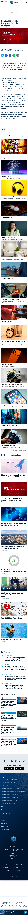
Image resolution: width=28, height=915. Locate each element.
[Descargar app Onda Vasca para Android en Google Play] (9, 768)
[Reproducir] (3, 588)
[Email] (17, 55)
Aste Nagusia (5, 6)
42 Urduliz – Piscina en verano (11, 640)
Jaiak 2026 (19, 6)
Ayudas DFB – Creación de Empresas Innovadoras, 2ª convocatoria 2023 (14, 571)
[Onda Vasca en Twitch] (20, 761)
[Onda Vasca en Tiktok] (23, 760)
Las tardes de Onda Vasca (8, 783)
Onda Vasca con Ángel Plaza (9, 800)
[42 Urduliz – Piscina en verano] (14, 630)
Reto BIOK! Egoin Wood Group (11, 618)
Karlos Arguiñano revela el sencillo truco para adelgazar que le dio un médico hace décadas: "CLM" (14, 659)
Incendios (13, 6)
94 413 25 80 (15, 846)
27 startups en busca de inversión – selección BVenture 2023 (13, 476)
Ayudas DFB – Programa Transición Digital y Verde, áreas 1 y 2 (13, 524)
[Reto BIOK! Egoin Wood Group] (14, 609)
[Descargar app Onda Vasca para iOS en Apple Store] (19, 768)
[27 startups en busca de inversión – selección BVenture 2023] (14, 466)
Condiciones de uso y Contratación (14, 870)
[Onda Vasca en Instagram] (16, 761)
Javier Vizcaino (5, 826)
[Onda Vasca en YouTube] (12, 761)
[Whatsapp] (13, 55)
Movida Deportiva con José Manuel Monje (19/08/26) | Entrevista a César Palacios (8, 744)
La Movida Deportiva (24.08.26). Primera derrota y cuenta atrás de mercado (8, 718)
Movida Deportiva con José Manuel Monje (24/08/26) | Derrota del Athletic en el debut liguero (8, 704)
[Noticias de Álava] (7, 892)
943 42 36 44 (15, 851)
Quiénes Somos (10, 865)
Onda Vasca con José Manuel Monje (11, 789)
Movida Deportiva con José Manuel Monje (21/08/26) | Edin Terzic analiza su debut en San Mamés (8, 731)
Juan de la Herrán (6, 823)
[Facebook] (10, 55)
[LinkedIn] (6, 55)
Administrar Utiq (14, 873)
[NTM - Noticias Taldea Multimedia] (14, 884)
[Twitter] (2, 55)
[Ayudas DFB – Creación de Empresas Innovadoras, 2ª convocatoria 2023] (14, 560)
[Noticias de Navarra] (20, 892)
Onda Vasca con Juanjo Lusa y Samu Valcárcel (14, 792)
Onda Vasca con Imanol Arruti (9, 794)
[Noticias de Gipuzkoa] (17, 889)
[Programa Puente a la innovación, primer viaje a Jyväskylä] (14, 537)
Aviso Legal (19, 865)
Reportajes (4, 810)
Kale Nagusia (4, 786)
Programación (5, 813)
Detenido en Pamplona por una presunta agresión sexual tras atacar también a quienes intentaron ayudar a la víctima (15, 668)
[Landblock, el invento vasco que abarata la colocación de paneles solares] (14, 584)
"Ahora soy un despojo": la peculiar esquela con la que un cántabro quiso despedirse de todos (15, 678)
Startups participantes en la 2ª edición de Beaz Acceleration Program (11, 500)
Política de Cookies (20, 867)
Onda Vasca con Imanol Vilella (9, 797)
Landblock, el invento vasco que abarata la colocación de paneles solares (12, 595)
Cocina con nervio (6, 829)
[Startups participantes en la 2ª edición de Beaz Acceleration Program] (14, 489)
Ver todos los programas (8, 803)
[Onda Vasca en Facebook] (8, 761)
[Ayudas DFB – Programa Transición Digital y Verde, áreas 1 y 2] (14, 514)
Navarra (6, 664)
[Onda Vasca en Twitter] (4, 761)
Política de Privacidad (8, 867)
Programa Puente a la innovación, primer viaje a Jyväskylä (13, 547)
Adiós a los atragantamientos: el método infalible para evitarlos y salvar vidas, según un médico (14, 686)
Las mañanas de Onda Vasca (9, 780)
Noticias (3, 807)
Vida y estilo (8, 655)
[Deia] (5, 889)
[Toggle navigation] (2, 2)
